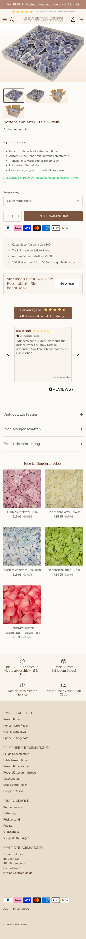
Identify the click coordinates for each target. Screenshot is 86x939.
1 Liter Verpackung (19, 201)
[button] (8, 354)
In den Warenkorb (53, 216)
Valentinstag (11, 779)
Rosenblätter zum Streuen (20, 773)
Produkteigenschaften (22, 429)
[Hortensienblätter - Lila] (22, 489)
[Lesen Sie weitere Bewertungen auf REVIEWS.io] (61, 390)
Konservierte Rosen (16, 726)
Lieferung (9, 813)
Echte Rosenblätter (15, 760)
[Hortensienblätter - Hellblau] (22, 546)
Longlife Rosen (13, 791)
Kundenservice (12, 807)
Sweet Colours (19, 924)
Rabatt (7, 826)
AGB (5, 908)
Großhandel (11, 832)
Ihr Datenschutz (21, 908)
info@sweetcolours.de (17, 873)
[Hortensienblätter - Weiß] (64, 489)
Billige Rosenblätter (16, 754)
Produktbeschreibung (21, 443)
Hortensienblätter (14, 732)
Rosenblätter (11, 719)
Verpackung (11, 192)
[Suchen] (13, 19)
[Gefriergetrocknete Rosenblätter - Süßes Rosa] (22, 604)
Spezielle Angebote (15, 738)
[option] (43, 53)
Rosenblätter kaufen (16, 766)
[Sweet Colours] (43, 19)
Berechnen (67, 284)
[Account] (72, 19)
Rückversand (11, 820)
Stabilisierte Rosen (15, 785)
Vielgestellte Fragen (20, 414)
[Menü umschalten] (4, 19)
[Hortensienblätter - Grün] (64, 546)
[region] (43, 354)
